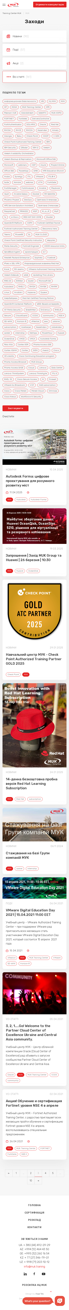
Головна (34, 1205)
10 (31, 1180)
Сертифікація (35, 1212)
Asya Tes (40, 1294)
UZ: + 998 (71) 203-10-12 (35, 1262)
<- (9, 1173)
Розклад (34, 1220)
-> (38, 1180)
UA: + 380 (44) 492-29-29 (34, 1245)
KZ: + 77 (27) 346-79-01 (34, 1257)
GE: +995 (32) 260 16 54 (34, 1253)
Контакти (34, 1227)
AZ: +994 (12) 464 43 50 (34, 1249)
